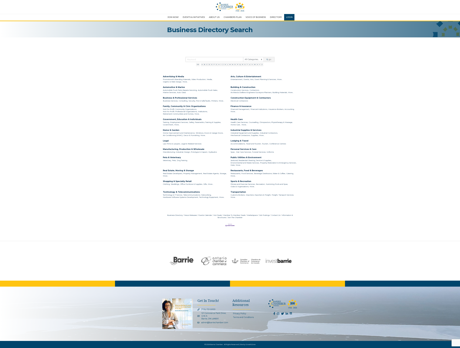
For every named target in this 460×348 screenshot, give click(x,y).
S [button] (244, 64)
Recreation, (260, 184)
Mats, (233, 165)
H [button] (218, 64)
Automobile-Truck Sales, (208, 90)
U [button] (249, 64)
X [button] (257, 64)
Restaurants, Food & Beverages (247, 170)
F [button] (214, 64)
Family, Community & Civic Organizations (184, 106)
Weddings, (175, 184)
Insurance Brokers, (276, 109)
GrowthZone (251, 344)
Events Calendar (205, 215)
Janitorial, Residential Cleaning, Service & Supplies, (251, 160)
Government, (168, 125)
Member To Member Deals (234, 215)
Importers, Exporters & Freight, (258, 195)
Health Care (237, 119)
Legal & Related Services (191, 144)
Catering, (290, 173)
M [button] (230, 64)
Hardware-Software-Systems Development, (180, 197)
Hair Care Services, (243, 152)
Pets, (174, 160)
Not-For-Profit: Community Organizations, (180, 109)
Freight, (275, 195)
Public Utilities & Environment (246, 157)
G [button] (216, 64)
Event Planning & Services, (265, 79)
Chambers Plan (233, 17)
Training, (166, 122)
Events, (247, 79)
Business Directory (175, 215)
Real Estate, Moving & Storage (178, 170)
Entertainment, (237, 79)
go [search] (270, 59)
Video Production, (198, 79)
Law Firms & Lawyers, (171, 144)
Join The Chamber (235, 217)
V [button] (252, 64)
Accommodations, (238, 144)
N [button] (232, 64)
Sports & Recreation (241, 181)
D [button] (209, 64)
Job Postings (264, 215)
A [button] (202, 64)
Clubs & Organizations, (240, 186)
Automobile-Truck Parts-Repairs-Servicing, (180, 90)
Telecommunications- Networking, (197, 195)
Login (289, 17)
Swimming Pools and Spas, (277, 184)
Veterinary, (167, 160)
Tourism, (265, 144)
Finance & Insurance (241, 106)
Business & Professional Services (180, 98)
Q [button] (240, 64)
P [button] (237, 64)
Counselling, (254, 122)
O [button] (235, 64)
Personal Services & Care (243, 149)
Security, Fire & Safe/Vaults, (200, 101)
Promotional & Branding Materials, (177, 79)
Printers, (214, 101)
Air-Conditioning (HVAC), (173, 135)
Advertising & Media (173, 76)
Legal (166, 141)
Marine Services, (169, 92)
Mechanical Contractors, (240, 135)
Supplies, (254, 135)
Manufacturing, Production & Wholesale (183, 149)
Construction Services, (240, 90)
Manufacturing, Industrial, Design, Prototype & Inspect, (185, 152)
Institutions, (202, 111)
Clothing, (166, 184)
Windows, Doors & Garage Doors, (209, 133)
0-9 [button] (198, 64)
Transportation (238, 192)
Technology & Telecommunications (181, 192)
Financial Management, (240, 109)
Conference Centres (277, 144)
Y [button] (259, 64)
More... (185, 82)
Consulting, (183, 101)
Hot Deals (217, 215)
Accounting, (289, 109)
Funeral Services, (259, 152)
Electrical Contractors (239, 101)
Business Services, (170, 101)
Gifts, (205, 184)
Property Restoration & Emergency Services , (278, 163)
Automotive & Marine (174, 87)
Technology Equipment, (208, 197)
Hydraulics (212, 152)
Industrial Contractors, (269, 133)
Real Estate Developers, (173, 173)
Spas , (233, 152)
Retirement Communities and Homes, (178, 114)
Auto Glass (181, 92)
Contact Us (275, 215)
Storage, (223, 173)
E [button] (211, 64)
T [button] (247, 64)
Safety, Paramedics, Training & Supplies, (205, 122)
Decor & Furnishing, (192, 135)
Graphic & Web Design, (172, 82)
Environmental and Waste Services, (245, 163)
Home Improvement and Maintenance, (179, 133)
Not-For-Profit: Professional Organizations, (180, 111)
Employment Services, (179, 122)
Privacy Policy (239, 313)
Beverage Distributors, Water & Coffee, (270, 173)
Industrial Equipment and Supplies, (245, 133)
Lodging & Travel (239, 141)
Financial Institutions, (259, 109)
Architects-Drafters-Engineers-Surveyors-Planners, (251, 92)
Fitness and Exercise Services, (243, 184)
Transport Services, (286, 195)
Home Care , (236, 125)
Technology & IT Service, (173, 195)
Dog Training (182, 160)
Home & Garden (171, 130)
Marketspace (252, 215)
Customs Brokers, (238, 195)
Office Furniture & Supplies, (191, 184)
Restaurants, (236, 173)
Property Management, (192, 173)
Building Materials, (279, 92)
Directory (276, 17)
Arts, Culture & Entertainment (246, 76)
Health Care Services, (239, 122)
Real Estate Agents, (211, 173)
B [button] (204, 64)
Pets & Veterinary (172, 157)
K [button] (225, 64)
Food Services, (247, 173)
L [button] (227, 64)
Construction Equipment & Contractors (251, 98)
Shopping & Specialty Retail (177, 181)
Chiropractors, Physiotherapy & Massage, (276, 122)
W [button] (255, 64)
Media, (209, 79)
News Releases (190, 215)
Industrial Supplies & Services (246, 130)
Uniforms (270, 152)
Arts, (252, 79)
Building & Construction (243, 87)
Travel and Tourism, (253, 144)
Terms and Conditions (243, 317)
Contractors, (254, 90)
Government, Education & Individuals (182, 119)
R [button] (242, 64)
